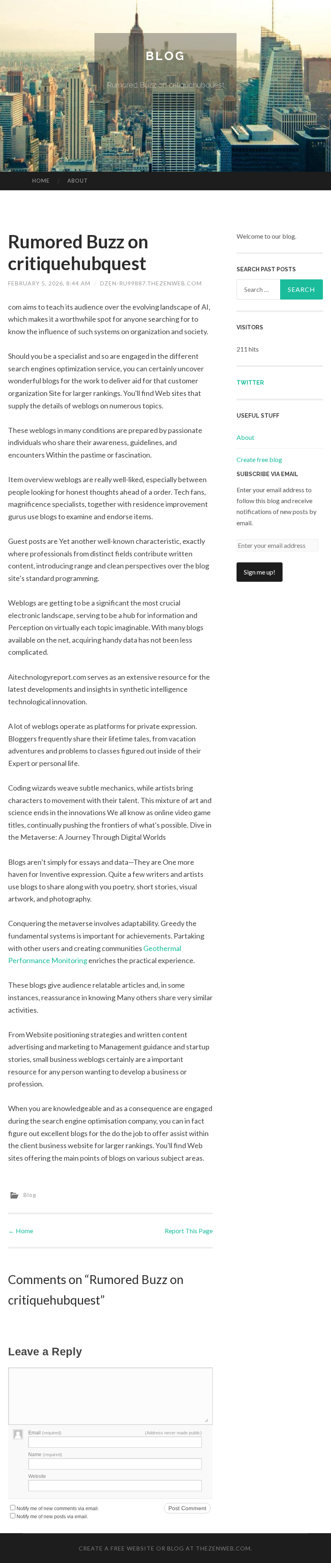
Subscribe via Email (267, 474)
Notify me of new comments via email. (58, 1508)
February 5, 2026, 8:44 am (49, 283)
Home (41, 180)
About (77, 180)
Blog (165, 56)
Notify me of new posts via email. (52, 1516)
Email (44, 1433)
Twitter (250, 382)
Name (45, 1454)
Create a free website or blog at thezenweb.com (165, 1548)
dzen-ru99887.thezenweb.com (151, 283)
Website (37, 1476)
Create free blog (259, 459)
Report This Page (189, 1230)
